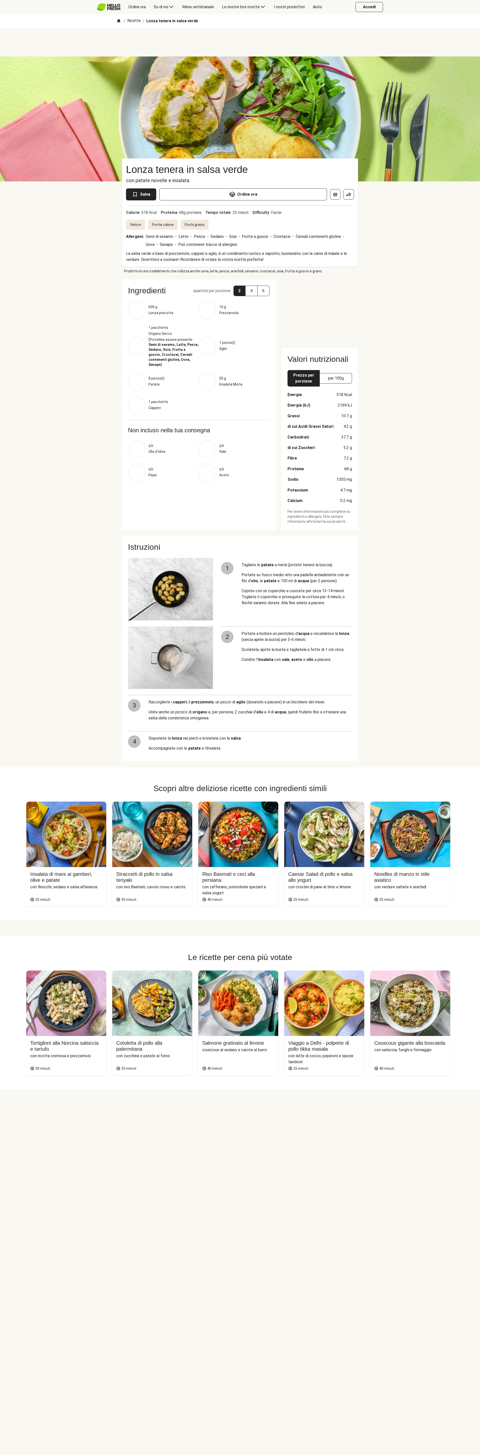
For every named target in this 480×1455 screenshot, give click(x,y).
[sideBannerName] (319, 311)
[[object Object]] (335, 194)
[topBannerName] (240, 42)
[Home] (119, 21)
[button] (240, 291)
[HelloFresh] (108, 7)
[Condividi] (349, 194)
